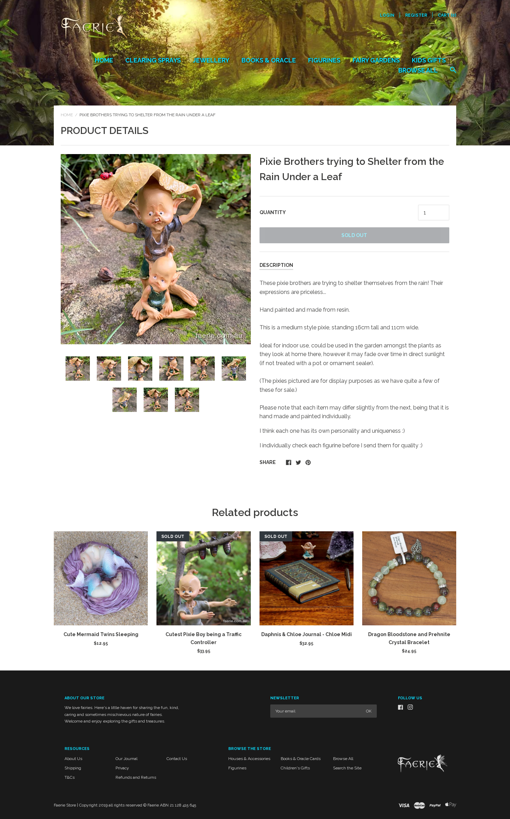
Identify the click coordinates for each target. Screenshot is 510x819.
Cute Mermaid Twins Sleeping (100, 634)
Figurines (324, 60)
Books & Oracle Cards (301, 758)
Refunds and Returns (136, 777)
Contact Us (177, 758)
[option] (156, 249)
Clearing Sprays (153, 60)
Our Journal (126, 758)
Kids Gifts (429, 60)
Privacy (122, 768)
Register (416, 15)
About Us (73, 758)
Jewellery (211, 60)
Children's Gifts (295, 768)
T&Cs (70, 777)
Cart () (447, 15)
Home (104, 60)
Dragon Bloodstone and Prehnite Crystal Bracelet (409, 638)
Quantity (273, 212)
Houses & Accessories (249, 758)
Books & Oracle (268, 60)
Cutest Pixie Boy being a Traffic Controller (203, 638)
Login (387, 15)
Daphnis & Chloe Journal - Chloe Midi (306, 634)
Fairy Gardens (376, 60)
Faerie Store (65, 805)
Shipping (73, 768)
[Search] (453, 73)
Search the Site (347, 768)
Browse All (418, 70)
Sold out (354, 235)
